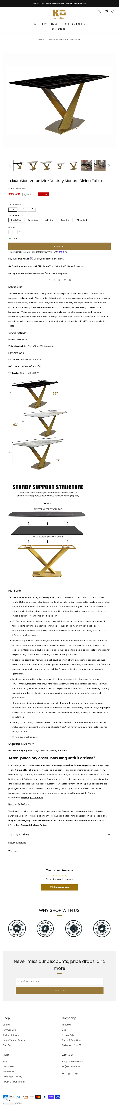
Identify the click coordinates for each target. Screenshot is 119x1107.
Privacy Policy (68, 1034)
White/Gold (82, 220)
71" (32, 209)
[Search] (112, 11)
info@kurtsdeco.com (72, 1061)
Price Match (9, 1071)
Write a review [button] (59, 887)
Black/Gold (16, 220)
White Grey (33, 220)
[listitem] (59, 3)
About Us (66, 1024)
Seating (7, 1024)
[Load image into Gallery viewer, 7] (100, 165)
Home (35, 24)
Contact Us (8, 1066)
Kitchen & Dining (11, 1034)
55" (12, 209)
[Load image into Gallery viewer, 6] (86, 165)
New (44, 24)
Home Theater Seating (14, 1040)
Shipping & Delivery (32, 797)
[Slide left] (10, 165)
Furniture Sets (9, 1029)
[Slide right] (109, 165)
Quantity (12, 227)
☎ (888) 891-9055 (71, 1066)
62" (22, 209)
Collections (58, 29)
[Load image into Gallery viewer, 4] (59, 165)
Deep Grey (65, 220)
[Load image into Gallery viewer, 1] (19, 165)
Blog (64, 1029)
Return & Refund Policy (14, 1081)
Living (54, 24)
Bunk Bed (7, 1045)
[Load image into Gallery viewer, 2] (32, 165)
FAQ (5, 1061)
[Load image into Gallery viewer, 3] (46, 165)
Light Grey (49, 220)
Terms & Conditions (72, 1040)
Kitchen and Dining (75, 24)
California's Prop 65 (71, 1045)
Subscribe (60, 990)
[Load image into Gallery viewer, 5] (73, 165)
